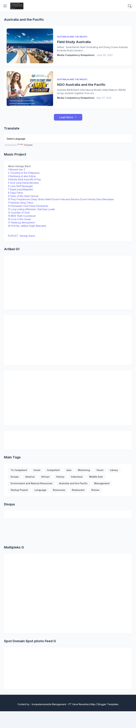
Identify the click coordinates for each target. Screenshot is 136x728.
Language (40, 490)
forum (100, 470)
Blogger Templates (108, 704)
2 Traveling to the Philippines (24, 172)
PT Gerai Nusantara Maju (82, 704)
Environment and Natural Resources (31, 483)
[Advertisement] (68, 282)
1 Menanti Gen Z (16, 169)
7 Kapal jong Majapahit (20, 189)
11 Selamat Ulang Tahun (21, 202)
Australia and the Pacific (73, 483)
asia (68, 470)
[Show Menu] (5, 6)
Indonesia (77, 476)
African (45, 476)
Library (114, 470)
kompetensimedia (41, 704)
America (30, 476)
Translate (28, 145)
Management (102, 483)
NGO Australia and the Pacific (81, 85)
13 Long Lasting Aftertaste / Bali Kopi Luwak (31, 209)
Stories (95, 490)
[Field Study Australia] (30, 45)
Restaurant (78, 490)
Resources (59, 490)
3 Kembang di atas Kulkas (22, 176)
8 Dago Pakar (16, 192)
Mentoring (84, 470)
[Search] (130, 6)
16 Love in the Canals (19, 219)
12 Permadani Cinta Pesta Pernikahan (28, 206)
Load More (66, 117)
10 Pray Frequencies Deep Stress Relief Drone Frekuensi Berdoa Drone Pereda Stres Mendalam (61, 199)
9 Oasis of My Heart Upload (23, 196)
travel (37, 470)
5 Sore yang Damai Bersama (23, 182)
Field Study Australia (74, 42)
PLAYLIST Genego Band (21, 235)
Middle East (96, 476)
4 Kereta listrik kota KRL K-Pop (24, 179)
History (60, 476)
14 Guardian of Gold (19, 212)
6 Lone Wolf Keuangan (20, 186)
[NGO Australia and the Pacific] (30, 88)
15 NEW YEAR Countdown (22, 215)
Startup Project (19, 490)
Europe (15, 476)
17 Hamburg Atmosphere (21, 222)
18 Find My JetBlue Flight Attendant (27, 225)
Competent (53, 470)
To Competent (19, 470)
